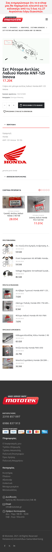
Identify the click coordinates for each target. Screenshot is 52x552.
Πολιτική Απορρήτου (13, 461)
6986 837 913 (11, 424)
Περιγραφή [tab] (11, 124)
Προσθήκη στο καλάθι (33, 105)
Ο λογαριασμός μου (12, 444)
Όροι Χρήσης (9, 457)
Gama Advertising (34, 539)
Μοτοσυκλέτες (10, 490)
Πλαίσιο (6, 477)
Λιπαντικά (7, 483)
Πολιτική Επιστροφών (13, 454)
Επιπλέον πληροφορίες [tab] (16, 177)
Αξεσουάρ (7, 480)
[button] (39, 190)
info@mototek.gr (14, 507)
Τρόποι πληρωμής (11, 447)
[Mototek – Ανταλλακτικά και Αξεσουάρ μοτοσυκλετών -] (13, 19)
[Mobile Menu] (46, 19)
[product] (14, 204)
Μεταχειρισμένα (10, 487)
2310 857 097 (11, 417)
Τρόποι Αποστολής (12, 451)
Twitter (9, 546)
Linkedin (14, 546)
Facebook (5, 546)
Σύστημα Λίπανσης (17, 97)
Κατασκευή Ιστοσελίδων (14, 539)
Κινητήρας (8, 473)
